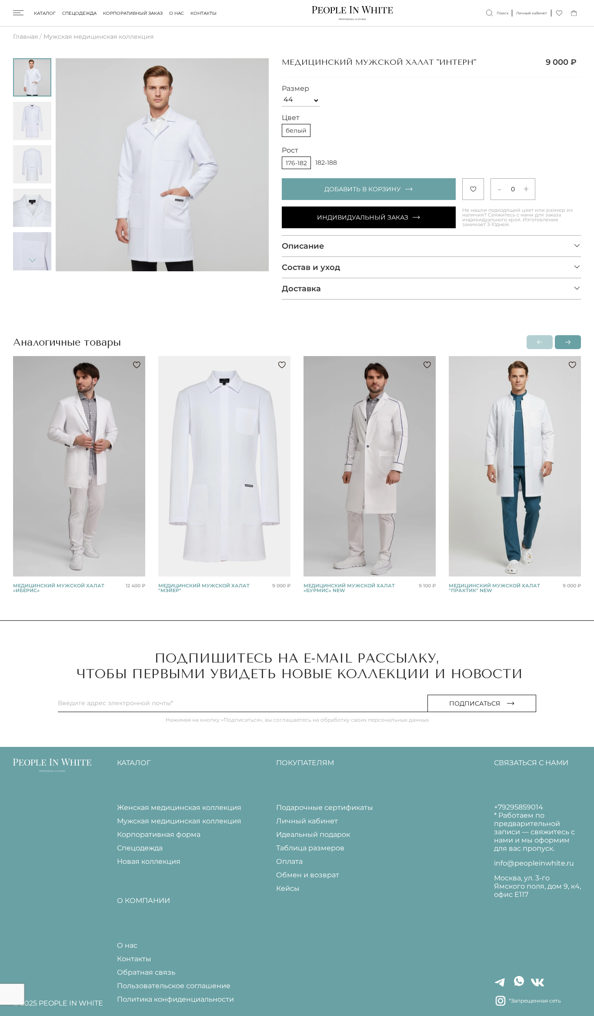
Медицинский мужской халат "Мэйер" (204, 588)
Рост (290, 150)
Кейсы (288, 888)
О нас (176, 13)
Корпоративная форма (158, 834)
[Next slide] (32, 260)
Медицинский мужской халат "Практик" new (494, 588)
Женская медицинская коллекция (179, 807)
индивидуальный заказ (362, 217)
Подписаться (474, 703)
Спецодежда (79, 13)
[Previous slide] (73, 164)
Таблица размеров (310, 848)
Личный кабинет (307, 821)
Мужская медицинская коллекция (98, 36)
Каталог (45, 13)
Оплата (289, 861)
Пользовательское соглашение (173, 986)
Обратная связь (146, 972)
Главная (25, 36)
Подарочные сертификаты (324, 807)
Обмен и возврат (307, 875)
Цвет (291, 117)
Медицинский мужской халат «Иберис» (58, 588)
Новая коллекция (148, 861)
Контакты (203, 13)
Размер (295, 88)
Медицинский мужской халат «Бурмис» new (349, 588)
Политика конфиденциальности (175, 999)
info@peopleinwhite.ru (534, 863)
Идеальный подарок (313, 834)
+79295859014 (518, 807)
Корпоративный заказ (133, 13)
